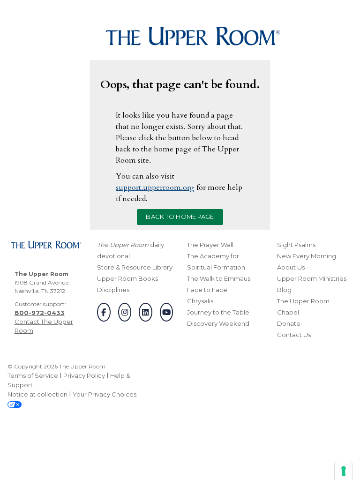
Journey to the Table (218, 312)
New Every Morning (306, 256)
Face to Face (207, 289)
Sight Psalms (296, 244)
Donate (288, 323)
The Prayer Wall (210, 244)
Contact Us (294, 334)
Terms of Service (33, 375)
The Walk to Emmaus (218, 278)
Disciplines (113, 289)
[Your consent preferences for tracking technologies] (343, 471)
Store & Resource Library (134, 267)
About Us (291, 267)
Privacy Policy (84, 375)
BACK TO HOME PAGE (180, 216)
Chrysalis (200, 301)
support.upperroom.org (155, 187)
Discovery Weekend (218, 323)
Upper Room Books (127, 278)
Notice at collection (38, 394)
